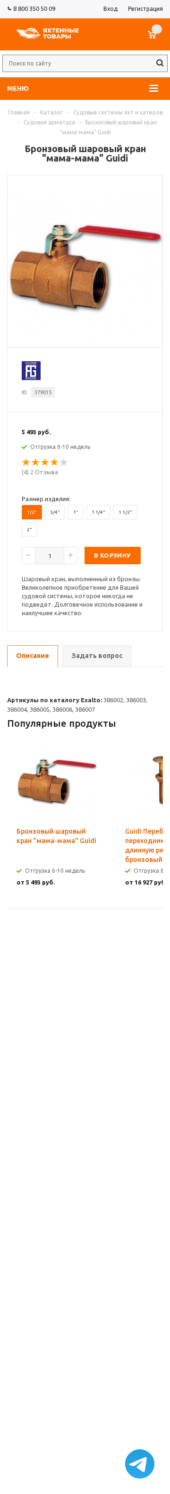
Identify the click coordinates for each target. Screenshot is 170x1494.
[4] (55, 462)
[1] (26, 462)
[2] (36, 462)
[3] (45, 462)
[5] (64, 462)
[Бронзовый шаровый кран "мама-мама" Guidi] (85, 339)
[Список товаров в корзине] (156, 39)
